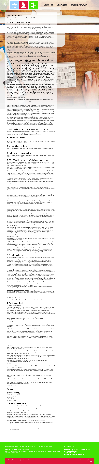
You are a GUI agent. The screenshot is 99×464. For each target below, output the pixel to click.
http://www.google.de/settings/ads (21, 291)
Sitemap (90, 460)
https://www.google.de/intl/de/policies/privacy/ (20, 361)
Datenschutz (80, 460)
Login (91, 461)
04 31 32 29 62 (72, 452)
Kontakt (85, 460)
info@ (71, 454)
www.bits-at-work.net (26, 460)
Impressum (73, 460)
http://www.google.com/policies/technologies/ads (17, 290)
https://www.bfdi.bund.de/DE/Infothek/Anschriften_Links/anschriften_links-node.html (27, 420)
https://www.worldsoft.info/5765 (16, 205)
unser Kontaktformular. (13, 453)
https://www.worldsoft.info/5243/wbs (32, 248)
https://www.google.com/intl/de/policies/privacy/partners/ (22, 286)
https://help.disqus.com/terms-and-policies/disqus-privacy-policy (23, 319)
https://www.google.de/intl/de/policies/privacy (19, 383)
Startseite (67, 460)
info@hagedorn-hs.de (11, 400)
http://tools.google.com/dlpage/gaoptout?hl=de (42, 279)
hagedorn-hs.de (78, 454)
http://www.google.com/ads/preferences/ (28, 292)
